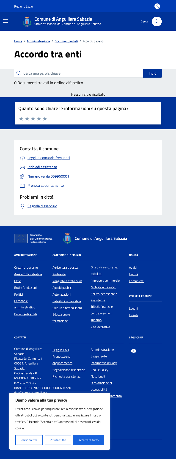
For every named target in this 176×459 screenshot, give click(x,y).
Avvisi (133, 267)
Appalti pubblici (62, 287)
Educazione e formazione (61, 317)
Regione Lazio (23, 6)
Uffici (17, 281)
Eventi (133, 315)
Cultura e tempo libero (67, 307)
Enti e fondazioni (25, 287)
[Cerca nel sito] (157, 22)
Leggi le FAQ (60, 349)
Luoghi (133, 308)
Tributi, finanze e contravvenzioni (102, 310)
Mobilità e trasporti (103, 287)
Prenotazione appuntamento (62, 359)
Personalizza (29, 439)
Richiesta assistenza (66, 376)
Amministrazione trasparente (102, 353)
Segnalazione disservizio (68, 369)
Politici (18, 294)
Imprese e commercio (105, 280)
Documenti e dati (25, 314)
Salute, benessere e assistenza (104, 297)
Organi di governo (26, 267)
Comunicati (136, 281)
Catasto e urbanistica (66, 301)
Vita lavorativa (100, 326)
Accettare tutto (88, 439)
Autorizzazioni (61, 294)
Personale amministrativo (24, 304)
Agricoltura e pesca (65, 267)
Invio (152, 73)
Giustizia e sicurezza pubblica (104, 270)
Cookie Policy (99, 369)
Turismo (96, 319)
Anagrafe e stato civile (67, 281)
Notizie (133, 274)
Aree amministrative (28, 274)
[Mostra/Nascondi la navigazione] (5, 21)
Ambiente (59, 274)
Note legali (98, 376)
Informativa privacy (104, 362)
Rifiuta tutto (58, 439)
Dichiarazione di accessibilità (101, 386)
